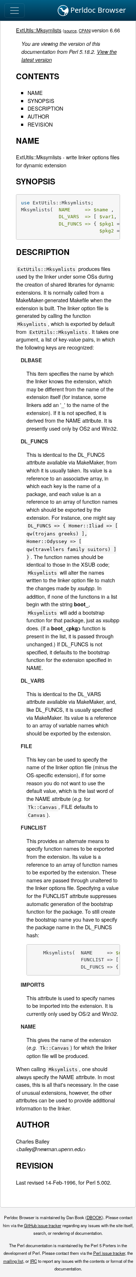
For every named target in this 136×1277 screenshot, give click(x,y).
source (70, 30)
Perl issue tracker (109, 1253)
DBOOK (94, 1217)
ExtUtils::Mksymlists (38, 30)
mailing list (13, 1261)
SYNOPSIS (41, 100)
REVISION (40, 124)
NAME (35, 92)
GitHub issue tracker (42, 1225)
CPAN (84, 30)
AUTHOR (38, 116)
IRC (33, 1261)
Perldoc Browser (97, 10)
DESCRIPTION (45, 108)
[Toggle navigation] (14, 10)
